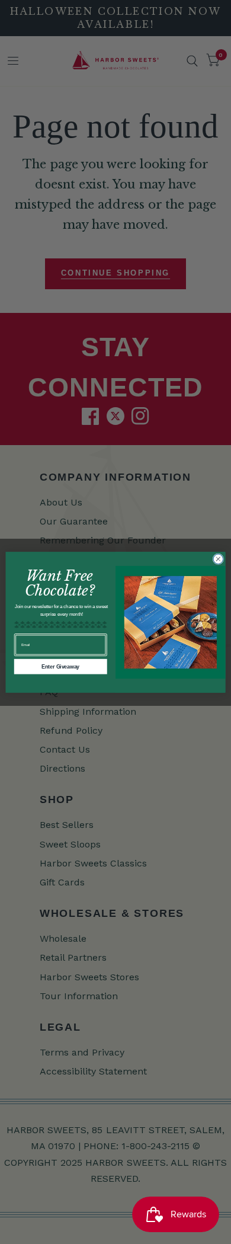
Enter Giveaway (60, 666)
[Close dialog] (218, 559)
